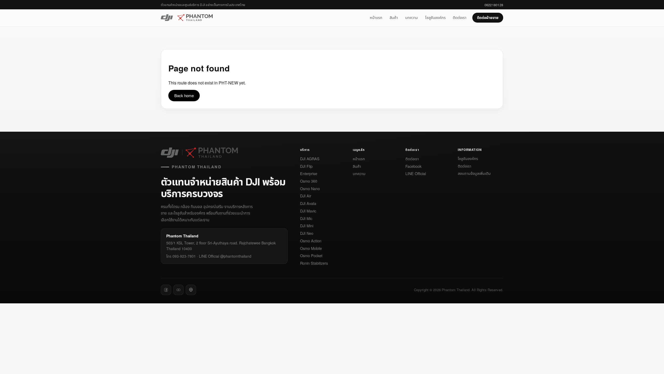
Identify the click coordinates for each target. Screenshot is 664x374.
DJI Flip (306, 166)
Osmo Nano (310, 188)
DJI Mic (306, 218)
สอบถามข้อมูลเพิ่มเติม (474, 173)
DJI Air (305, 195)
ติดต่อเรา (459, 17)
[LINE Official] (191, 290)
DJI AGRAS (310, 158)
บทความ (411, 17)
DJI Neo (306, 233)
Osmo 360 (308, 181)
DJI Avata (308, 203)
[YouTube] (178, 290)
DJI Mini (306, 225)
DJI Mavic (308, 211)
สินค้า (394, 17)
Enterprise (308, 173)
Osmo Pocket (311, 255)
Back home (184, 95)
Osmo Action (310, 240)
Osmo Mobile (311, 248)
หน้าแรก (376, 17)
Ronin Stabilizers (314, 263)
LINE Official (415, 173)
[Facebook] (166, 290)
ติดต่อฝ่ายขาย (488, 17)
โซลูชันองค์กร (435, 17)
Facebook (413, 166)
